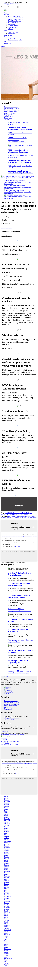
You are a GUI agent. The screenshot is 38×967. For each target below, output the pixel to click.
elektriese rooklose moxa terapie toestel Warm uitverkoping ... (19, 672)
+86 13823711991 (9, 719)
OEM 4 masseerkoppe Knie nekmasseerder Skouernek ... (18, 151)
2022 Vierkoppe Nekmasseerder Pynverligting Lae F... (19, 584)
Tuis (5, 13)
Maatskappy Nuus (13, 32)
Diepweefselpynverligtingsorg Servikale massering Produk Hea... (20, 172)
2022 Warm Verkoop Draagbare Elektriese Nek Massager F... (19, 596)
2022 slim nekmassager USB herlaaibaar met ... (18, 630)
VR (5, 41)
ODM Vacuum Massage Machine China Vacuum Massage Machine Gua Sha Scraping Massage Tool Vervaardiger (19, 516)
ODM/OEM (11, 38)
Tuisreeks (10, 29)
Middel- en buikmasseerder (15, 19)
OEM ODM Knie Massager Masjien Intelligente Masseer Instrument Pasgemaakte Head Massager (16, 513)
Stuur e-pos (4, 738)
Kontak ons (7, 43)
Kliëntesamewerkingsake (15, 40)
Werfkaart (13, 734)
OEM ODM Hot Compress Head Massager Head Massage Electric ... (20, 161)
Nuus (5, 30)
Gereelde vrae (8, 35)
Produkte (6, 14)
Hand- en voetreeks (13, 22)
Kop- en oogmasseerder (14, 16)
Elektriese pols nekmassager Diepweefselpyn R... (18, 661)
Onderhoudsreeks (13, 25)
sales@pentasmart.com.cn (11, 3)
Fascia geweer (12, 27)
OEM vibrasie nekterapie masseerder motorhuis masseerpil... (20, 128)
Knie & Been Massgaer (14, 21)
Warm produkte (5, 734)
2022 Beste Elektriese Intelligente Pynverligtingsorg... (19, 574)
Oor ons (6, 37)
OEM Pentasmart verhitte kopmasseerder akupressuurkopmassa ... (17, 140)
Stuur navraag (4, 731)
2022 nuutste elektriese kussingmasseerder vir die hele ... (19, 610)
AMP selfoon (20, 734)
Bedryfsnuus (11, 33)
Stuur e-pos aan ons (6, 228)
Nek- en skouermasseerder (15, 18)
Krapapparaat (11, 24)
